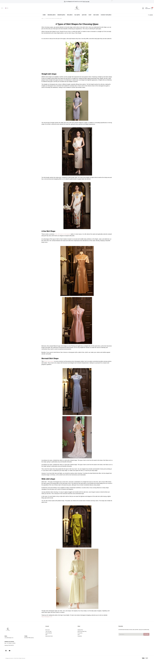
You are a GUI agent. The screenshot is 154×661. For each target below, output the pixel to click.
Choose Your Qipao (106, 14)
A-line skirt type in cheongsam (62, 234)
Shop (90, 14)
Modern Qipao (61, 14)
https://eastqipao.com (47, 616)
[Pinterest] (6, 650)
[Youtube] (9, 650)
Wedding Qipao (52, 14)
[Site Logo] (77, 8)
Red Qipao (69, 14)
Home (44, 14)
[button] (150, 15)
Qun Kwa (84, 14)
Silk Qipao (77, 14)
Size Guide (96, 14)
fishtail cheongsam (49, 361)
